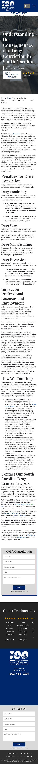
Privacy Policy (33, 760)
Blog (9, 98)
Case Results (25, 753)
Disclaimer (26, 760)
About (16, 753)
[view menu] (34, 6)
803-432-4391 (19, 13)
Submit (19, 587)
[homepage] (8, 5)
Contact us (31, 535)
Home (3, 98)
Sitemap (9, 761)
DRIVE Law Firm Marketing (25, 761)
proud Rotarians (20, 516)
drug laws (16, 134)
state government (12, 513)
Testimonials (12, 756)
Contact (28, 756)
